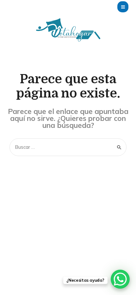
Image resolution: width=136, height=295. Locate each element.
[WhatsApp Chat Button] (120, 279)
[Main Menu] (122, 6)
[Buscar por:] (68, 147)
